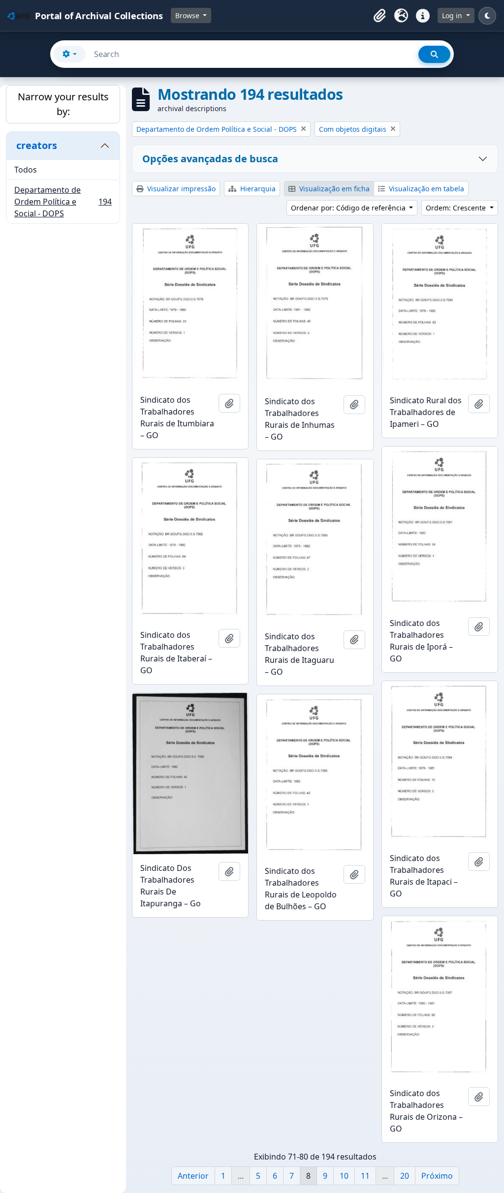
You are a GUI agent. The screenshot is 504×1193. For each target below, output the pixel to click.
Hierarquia (257, 188)
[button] (379, 16)
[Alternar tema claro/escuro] (487, 16)
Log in (453, 15)
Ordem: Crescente (457, 207)
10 (344, 1175)
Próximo (437, 1175)
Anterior (193, 1175)
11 (365, 1175)
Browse (188, 15)
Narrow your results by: (63, 104)
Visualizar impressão (180, 188)
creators (36, 145)
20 (404, 1175)
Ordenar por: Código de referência (349, 207)
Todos (25, 169)
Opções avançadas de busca (210, 158)
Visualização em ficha (333, 188)
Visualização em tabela (425, 188)
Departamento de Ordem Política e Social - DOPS (63, 201)
